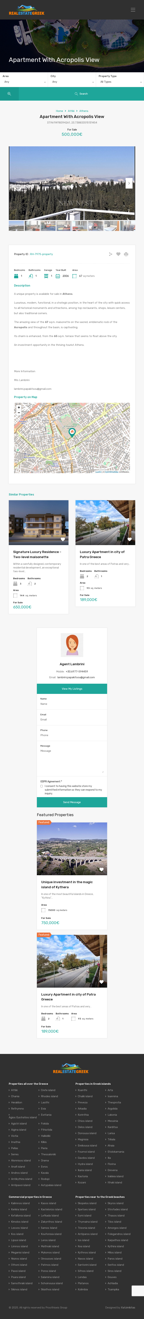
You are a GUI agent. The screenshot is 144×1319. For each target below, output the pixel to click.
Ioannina (113, 1096)
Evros (44, 1166)
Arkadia (82, 1108)
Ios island (83, 1240)
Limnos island (19, 1246)
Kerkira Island (19, 1209)
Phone (44, 730)
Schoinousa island (52, 1283)
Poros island (48, 1271)
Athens (83, 111)
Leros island (48, 1240)
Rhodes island (49, 1096)
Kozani (82, 1182)
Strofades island (118, 1209)
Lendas (82, 1277)
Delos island (85, 1127)
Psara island (18, 1277)
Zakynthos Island (51, 1222)
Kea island (84, 1246)
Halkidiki (45, 1136)
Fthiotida (46, 1130)
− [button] (19, 413)
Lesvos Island (19, 1228)
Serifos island (116, 1265)
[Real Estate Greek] (26, 13)
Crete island (48, 1090)
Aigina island (18, 1130)
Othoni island (19, 1265)
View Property (38, 536)
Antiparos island (87, 1234)
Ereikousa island (87, 1145)
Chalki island (85, 1096)
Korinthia (83, 1115)
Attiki (71, 111)
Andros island (19, 1173)
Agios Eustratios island (23, 1117)
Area (6, 76)
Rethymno (17, 1108)
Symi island (84, 1215)
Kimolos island (19, 1222)
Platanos (83, 1283)
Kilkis (44, 1142)
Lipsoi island (18, 1240)
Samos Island (49, 1228)
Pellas (14, 1148)
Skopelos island (87, 1203)
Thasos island (116, 1215)
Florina (112, 1164)
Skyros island (115, 1203)
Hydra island (85, 1164)
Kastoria (83, 1176)
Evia (43, 1108)
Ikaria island (85, 1170)
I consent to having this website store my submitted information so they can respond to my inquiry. (73, 790)
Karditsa (113, 1127)
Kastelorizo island (51, 1209)
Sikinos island (19, 1289)
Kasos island (48, 1203)
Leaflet (98, 471)
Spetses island (87, 1209)
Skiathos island (50, 1289)
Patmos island (49, 1265)
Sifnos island (85, 1271)
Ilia (109, 1158)
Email (43, 714)
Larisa (111, 1133)
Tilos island (114, 1222)
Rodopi (45, 1179)
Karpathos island (118, 1240)
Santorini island (87, 1265)
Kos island (17, 1234)
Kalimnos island (20, 1203)
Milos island (115, 1252)
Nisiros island (19, 1258)
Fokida (45, 1123)
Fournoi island (86, 1151)
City (53, 76)
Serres (15, 1154)
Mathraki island (50, 1246)
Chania (15, 1096)
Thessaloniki (48, 1154)
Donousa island (87, 1133)
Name (43, 698)
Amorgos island (117, 1228)
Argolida (112, 1108)
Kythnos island (87, 1252)
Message (45, 746)
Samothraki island (21, 1283)
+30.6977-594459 (77, 671)
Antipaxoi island (20, 1185)
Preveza (82, 1102)
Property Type (107, 76)
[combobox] (24, 82)
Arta (110, 1090)
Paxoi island (18, 1271)
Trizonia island (86, 1228)
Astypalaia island (51, 1185)
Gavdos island (86, 1158)
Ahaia (111, 1145)
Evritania (46, 1115)
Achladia (113, 1283)
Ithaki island (115, 1182)
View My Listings (72, 688)
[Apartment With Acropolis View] (72, 433)
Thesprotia (114, 1102)
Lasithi (45, 1102)
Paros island (115, 1258)
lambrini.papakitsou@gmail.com (76, 677)
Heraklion (16, 1102)
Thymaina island (87, 1222)
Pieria (44, 1148)
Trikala (111, 1139)
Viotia (14, 1136)
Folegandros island (119, 1234)
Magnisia (83, 1139)
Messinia (113, 1121)
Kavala (45, 1173)
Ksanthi (82, 1090)
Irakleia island (115, 1176)
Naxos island (85, 1258)
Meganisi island (20, 1252)
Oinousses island (51, 1258)
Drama (45, 1160)
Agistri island (19, 1123)
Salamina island (50, 1277)
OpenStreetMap (111, 471)
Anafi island (18, 1166)
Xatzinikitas (128, 1307)
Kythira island (116, 1246)
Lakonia (112, 1115)
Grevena (112, 1170)
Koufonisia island (51, 1234)
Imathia (15, 1142)
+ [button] (19, 407)
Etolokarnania (116, 1151)
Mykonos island (50, 1252)
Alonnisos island (21, 1160)
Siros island (114, 1271)
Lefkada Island (50, 1215)
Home (59, 111)
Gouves (112, 1277)
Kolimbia (83, 1289)
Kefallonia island (21, 1215)
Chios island (85, 1121)
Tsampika (113, 1289)
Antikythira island (21, 1179)
